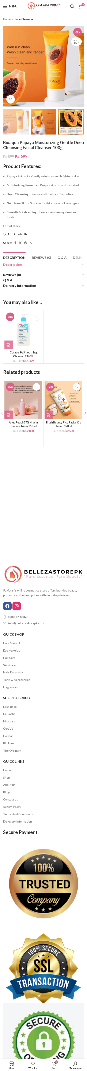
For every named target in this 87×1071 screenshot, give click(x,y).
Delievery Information (17, 821)
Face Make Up (12, 643)
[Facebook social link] (15, 243)
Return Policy (12, 807)
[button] (8, 345)
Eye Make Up (11, 650)
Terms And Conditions (18, 814)
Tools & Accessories (16, 679)
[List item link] (43, 617)
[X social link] (20, 243)
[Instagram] (16, 606)
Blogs (7, 792)
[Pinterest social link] (26, 243)
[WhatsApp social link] (31, 243)
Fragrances (10, 687)
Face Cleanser (24, 19)
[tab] (14, 257)
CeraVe (8, 728)
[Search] (72, 6)
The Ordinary (12, 750)
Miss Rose (10, 706)
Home (7, 19)
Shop (6, 777)
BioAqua (8, 743)
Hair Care (9, 657)
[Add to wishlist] (36, 317)
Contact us (10, 799)
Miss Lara (9, 721)
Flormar (8, 736)
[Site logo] (43, 6)
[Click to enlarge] (10, 99)
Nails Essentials (13, 672)
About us (9, 784)
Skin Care (9, 665)
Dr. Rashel (9, 714)
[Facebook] (7, 606)
